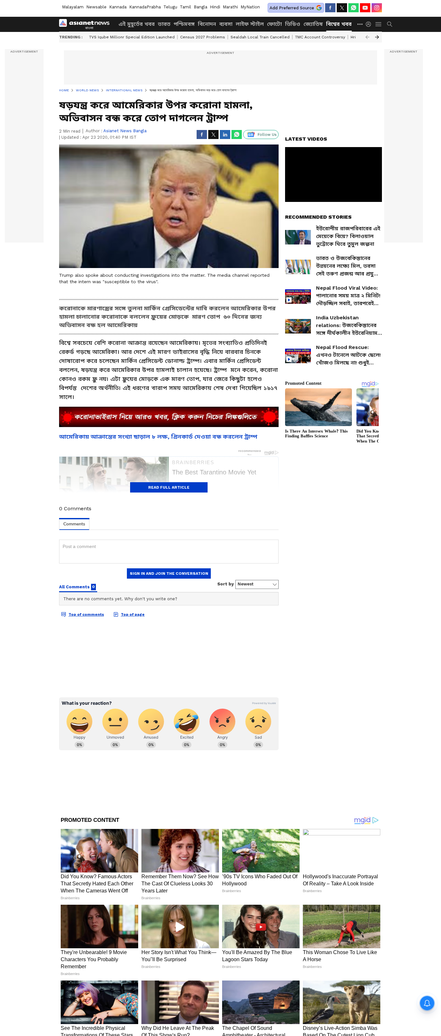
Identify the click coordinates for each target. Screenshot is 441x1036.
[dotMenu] (360, 24)
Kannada (118, 7)
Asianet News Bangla (125, 130)
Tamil (185, 7)
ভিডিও (292, 24)
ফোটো (274, 24)
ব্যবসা (225, 24)
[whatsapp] (353, 7)
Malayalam (73, 7)
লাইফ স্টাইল (250, 24)
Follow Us (267, 134)
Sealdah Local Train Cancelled (260, 37)
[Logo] (86, 24)
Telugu (170, 7)
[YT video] (365, 7)
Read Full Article (169, 487)
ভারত (164, 24)
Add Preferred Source (292, 7)
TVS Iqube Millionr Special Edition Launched (132, 37)
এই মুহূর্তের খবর (136, 24)
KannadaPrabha (145, 7)
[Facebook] (330, 7)
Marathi (230, 7)
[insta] (377, 7)
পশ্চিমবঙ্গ (184, 24)
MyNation (250, 7)
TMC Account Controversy (320, 37)
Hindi (215, 7)
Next (377, 37)
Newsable (96, 7)
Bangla (200, 7)
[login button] (370, 24)
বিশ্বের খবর (339, 24)
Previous (367, 37)
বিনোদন (207, 24)
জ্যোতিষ (313, 24)
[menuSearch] (389, 24)
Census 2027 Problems (202, 37)
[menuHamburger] (378, 24)
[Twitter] (342, 7)
